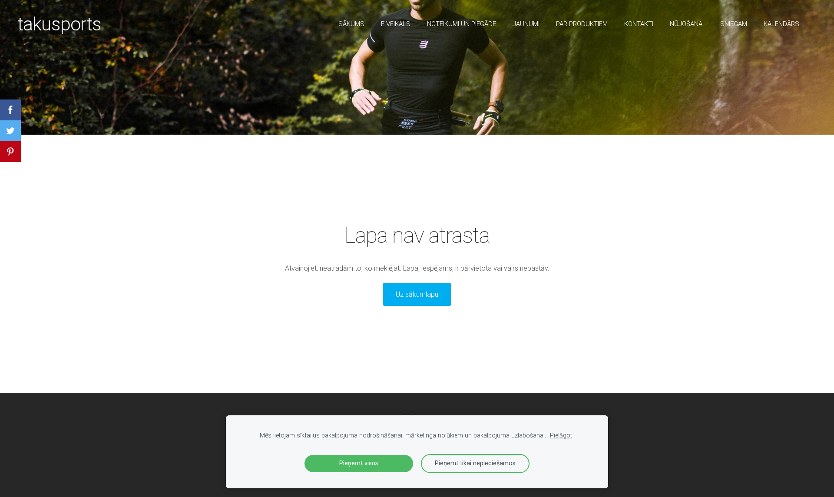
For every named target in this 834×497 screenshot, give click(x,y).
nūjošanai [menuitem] (687, 24)
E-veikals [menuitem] (395, 24)
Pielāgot (561, 435)
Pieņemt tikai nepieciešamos (475, 463)
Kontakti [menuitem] (638, 24)
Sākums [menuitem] (351, 24)
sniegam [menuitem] (733, 24)
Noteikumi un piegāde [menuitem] (461, 24)
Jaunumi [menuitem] (526, 24)
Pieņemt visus (358, 463)
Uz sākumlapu (417, 294)
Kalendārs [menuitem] (781, 24)
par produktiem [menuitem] (582, 24)
